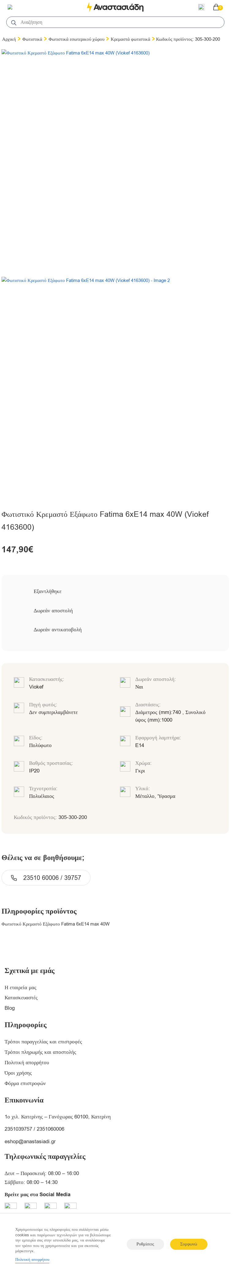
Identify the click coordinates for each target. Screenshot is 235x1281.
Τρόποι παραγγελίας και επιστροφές (43, 1041)
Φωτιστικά (32, 39)
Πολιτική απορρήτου (27, 1062)
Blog (10, 1008)
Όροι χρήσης (18, 1072)
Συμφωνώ (188, 1244)
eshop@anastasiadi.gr (30, 1141)
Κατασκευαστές (21, 997)
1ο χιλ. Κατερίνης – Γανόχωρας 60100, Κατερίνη (58, 1116)
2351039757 (18, 1129)
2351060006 (50, 1129)
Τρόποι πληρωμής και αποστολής (40, 1052)
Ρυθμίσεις (145, 1244)
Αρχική (9, 39)
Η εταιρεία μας (20, 987)
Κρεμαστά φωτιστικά (130, 39)
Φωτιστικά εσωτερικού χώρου (76, 39)
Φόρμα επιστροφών (25, 1083)
